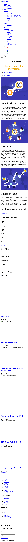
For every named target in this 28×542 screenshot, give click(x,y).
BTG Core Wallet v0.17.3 (11, 442)
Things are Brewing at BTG (12, 416)
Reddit (8, 40)
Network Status (10, 20)
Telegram (9, 43)
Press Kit (9, 26)
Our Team (9, 8)
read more (3, 472)
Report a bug (7, 501)
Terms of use (7, 516)
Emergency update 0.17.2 (11, 468)
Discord (9, 33)
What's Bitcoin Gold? (9, 72)
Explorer (9, 12)
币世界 (14, 44)
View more (3, 245)
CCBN (8, 19)
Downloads (6, 498)
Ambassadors (10, 30)
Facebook (9, 36)
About (7, 4)
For (5, 22)
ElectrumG (9, 13)
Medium (9, 39)
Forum (8, 32)
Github (8, 18)
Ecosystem (9, 6)
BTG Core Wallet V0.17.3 (13, 15)
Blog (5, 513)
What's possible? (8, 75)
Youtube (9, 41)
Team (5, 512)
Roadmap (6, 511)
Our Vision (6, 74)
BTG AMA (5, 317)
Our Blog (9, 25)
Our (7, 10)
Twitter (8, 37)
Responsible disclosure (9, 518)
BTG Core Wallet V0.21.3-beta (14, 16)
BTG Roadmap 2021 (9, 342)
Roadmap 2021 (4, 213)
